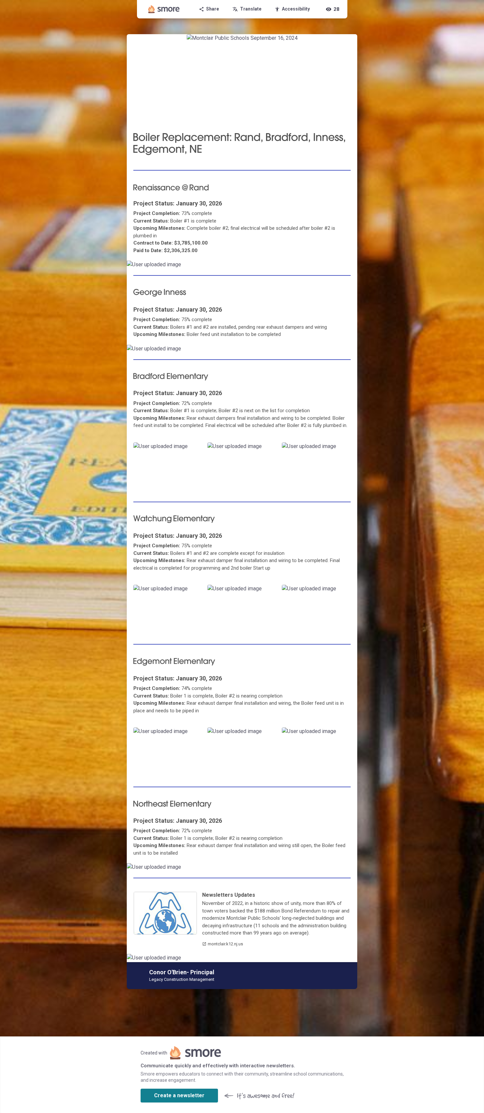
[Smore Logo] (164, 9)
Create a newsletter (179, 1095)
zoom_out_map (351, 267)
